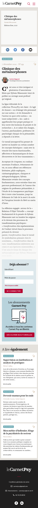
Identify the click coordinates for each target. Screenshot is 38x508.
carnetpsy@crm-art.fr (26, 491)
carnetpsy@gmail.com (20, 486)
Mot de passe (10, 278)
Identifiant (9, 269)
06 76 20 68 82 (20, 495)
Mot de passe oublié (11, 285)
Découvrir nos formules (19, 335)
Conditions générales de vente (19, 482)
